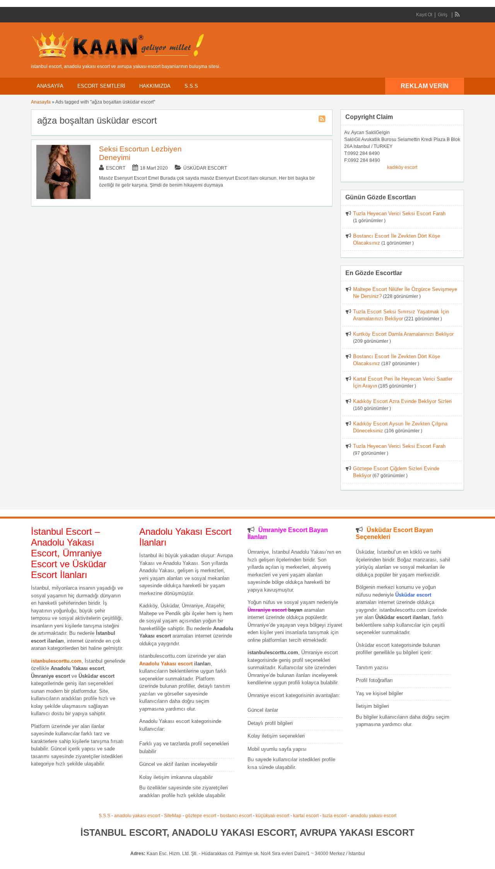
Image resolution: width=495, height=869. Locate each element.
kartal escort (306, 815)
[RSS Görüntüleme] (457, 15)
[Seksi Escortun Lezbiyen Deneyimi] (63, 197)
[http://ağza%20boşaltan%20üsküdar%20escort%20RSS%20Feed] (323, 120)
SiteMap (172, 815)
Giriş (442, 14)
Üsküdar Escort (205, 168)
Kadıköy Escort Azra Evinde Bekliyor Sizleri (402, 401)
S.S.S (191, 86)
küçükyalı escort (272, 815)
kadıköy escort (402, 167)
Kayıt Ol (424, 14)
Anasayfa (50, 86)
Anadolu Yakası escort (166, 664)
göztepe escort (200, 815)
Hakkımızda (155, 86)
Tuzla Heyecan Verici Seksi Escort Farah (399, 213)
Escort (115, 168)
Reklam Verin (425, 86)
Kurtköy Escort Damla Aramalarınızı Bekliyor (403, 334)
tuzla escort (334, 815)
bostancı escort (236, 815)
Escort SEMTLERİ (101, 86)
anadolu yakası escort (137, 815)
